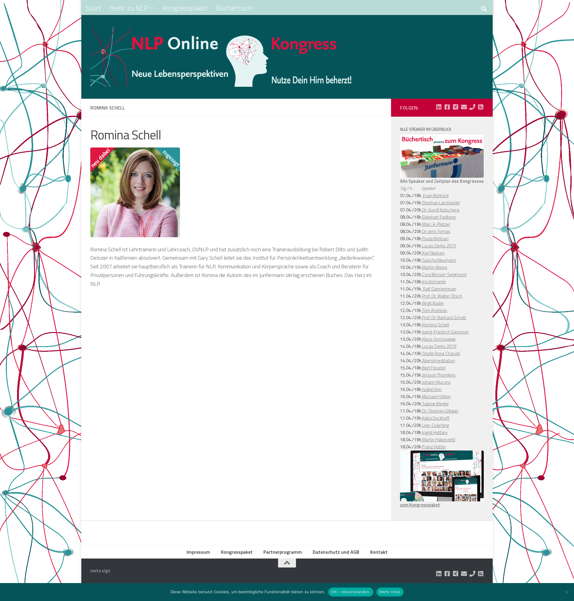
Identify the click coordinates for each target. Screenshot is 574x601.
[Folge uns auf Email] (464, 107)
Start (93, 7)
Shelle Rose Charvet (440, 353)
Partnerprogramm (282, 552)
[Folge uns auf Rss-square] (481, 107)
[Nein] (567, 592)
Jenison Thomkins (438, 375)
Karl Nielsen (433, 252)
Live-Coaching (435, 425)
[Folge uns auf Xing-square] (456, 107)
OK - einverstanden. (350, 591)
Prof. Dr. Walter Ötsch (441, 296)
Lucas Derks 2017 (438, 245)
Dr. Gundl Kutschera (440, 209)
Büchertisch (234, 7)
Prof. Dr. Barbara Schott (443, 317)
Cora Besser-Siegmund (443, 274)
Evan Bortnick (435, 195)
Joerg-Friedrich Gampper (445, 331)
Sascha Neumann (438, 260)
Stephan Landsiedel (440, 202)
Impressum (198, 552)
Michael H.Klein (436, 396)
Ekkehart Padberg (438, 217)
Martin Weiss (434, 267)
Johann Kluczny (436, 382)
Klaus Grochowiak (438, 339)
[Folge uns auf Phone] (472, 107)
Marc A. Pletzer (435, 224)
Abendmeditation (438, 360)
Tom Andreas (434, 310)
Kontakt (378, 552)
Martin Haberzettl (438, 439)
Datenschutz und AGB (336, 552)
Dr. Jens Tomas (435, 231)
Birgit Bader (432, 303)
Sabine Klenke (435, 403)
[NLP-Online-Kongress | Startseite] (221, 57)
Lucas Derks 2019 (438, 346)
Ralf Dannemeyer (438, 288)
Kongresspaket (185, 7)
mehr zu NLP (128, 7)
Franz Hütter (433, 446)
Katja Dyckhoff (435, 418)
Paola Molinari (434, 238)
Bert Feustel (433, 367)
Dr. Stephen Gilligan (439, 410)
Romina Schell (435, 324)
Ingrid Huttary (434, 432)
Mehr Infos (390, 591)
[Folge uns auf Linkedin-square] (439, 107)
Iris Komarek (433, 281)
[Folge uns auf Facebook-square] (447, 107)
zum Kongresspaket (420, 504)
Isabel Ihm (431, 389)
